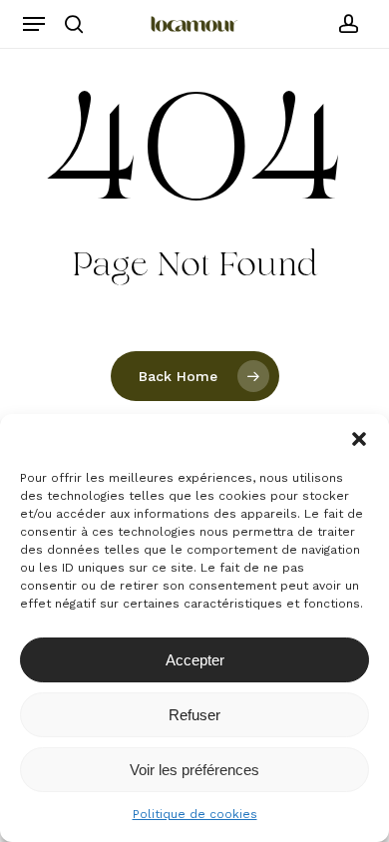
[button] (359, 439)
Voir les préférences (194, 769)
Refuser (194, 714)
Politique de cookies (195, 814)
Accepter (195, 659)
